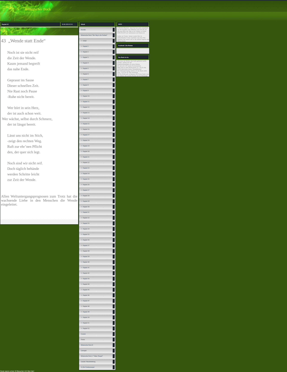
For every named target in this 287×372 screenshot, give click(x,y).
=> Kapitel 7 (85, 79)
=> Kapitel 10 (85, 96)
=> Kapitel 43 (85, 278)
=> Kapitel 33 (85, 223)
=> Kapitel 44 (85, 284)
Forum (83, 339)
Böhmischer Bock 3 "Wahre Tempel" (92, 356)
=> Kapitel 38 (85, 251)
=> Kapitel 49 (85, 312)
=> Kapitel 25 (85, 179)
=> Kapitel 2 (85, 52)
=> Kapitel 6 (85, 74)
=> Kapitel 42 (85, 273)
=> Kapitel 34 (85, 229)
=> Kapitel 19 (85, 146)
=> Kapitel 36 (85, 240)
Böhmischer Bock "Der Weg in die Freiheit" (94, 35)
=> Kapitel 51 (85, 323)
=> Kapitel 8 (85, 85)
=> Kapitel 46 (85, 295)
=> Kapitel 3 (85, 57)
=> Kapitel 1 (85, 46)
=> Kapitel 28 (85, 195)
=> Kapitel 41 (85, 267)
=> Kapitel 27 (85, 190)
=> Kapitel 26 (85, 184)
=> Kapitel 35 (85, 234)
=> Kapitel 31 (85, 212)
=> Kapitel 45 (85, 290)
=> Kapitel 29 (85, 201)
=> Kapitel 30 (85, 207)
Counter (83, 334)
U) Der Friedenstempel (87, 367)
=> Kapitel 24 (85, 173)
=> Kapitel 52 (85, 328)
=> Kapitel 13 (85, 112)
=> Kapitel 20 (85, 151)
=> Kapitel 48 (85, 306)
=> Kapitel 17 (85, 135)
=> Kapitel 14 (85, 118)
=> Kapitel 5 (85, 68)
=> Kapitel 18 (85, 140)
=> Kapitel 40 (85, 262)
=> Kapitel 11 (85, 101)
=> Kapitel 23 (85, 168)
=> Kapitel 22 (85, 162)
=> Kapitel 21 (85, 157)
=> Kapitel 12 (85, 107)
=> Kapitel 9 (85, 90)
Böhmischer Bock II (87, 345)
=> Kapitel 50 (85, 317)
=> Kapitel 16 (85, 129)
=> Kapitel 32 (85, 218)
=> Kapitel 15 (85, 124)
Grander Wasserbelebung (88, 361)
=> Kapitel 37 (85, 245)
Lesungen (84, 350)
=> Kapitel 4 (85, 63)
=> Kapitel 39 (85, 256)
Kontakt (83, 30)
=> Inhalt (84, 41)
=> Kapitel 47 (85, 301)
